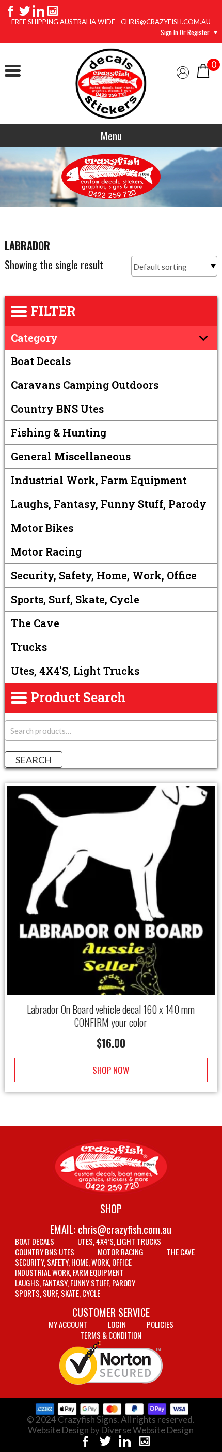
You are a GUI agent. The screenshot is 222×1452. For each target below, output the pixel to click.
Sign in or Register (185, 32)
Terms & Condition (110, 1335)
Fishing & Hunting (58, 432)
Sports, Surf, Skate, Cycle (75, 599)
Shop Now (110, 1070)
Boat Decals (41, 361)
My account (68, 1324)
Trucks (29, 647)
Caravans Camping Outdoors (84, 384)
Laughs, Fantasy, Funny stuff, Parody (109, 504)
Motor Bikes (42, 527)
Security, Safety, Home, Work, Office (104, 575)
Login (117, 1324)
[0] (203, 69)
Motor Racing (46, 551)
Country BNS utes (57, 408)
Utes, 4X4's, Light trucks (75, 670)
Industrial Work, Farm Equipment (99, 480)
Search (33, 759)
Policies (160, 1324)
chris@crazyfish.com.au (124, 1229)
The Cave (35, 623)
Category (34, 337)
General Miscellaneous (71, 456)
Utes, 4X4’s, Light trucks (119, 1241)
